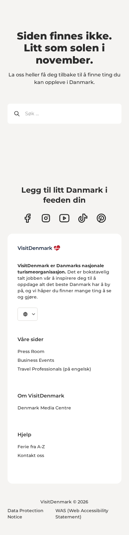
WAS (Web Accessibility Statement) (81, 514)
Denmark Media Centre (44, 408)
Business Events (36, 360)
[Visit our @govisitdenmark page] (82, 218)
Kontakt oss (31, 455)
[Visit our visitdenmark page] (64, 218)
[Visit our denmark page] (27, 218)
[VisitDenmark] (39, 248)
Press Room (31, 351)
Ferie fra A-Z (31, 446)
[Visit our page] (45, 218)
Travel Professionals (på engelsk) (54, 369)
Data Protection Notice (26, 514)
